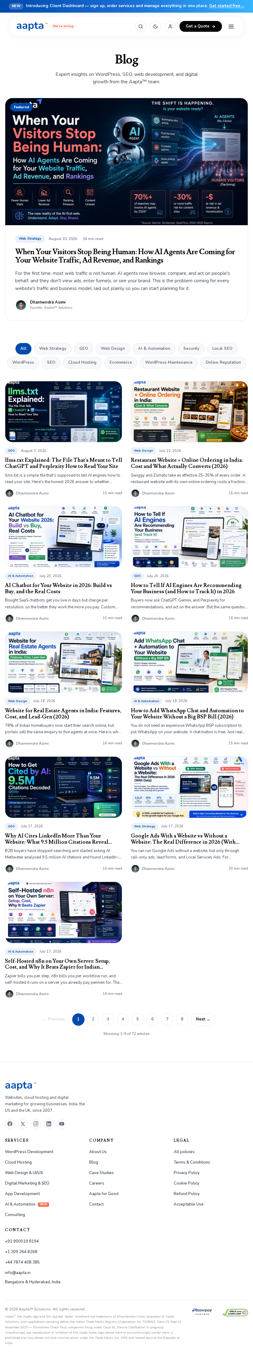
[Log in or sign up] (170, 26)
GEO (83, 348)
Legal (181, 1140)
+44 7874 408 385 (22, 1262)
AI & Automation (154, 348)
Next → (203, 1019)
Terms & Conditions (192, 1162)
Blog (93, 1162)
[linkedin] (49, 1124)
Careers (96, 1183)
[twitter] (23, 1124)
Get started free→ (226, 6)
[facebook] (10, 1124)
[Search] (140, 26)
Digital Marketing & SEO (27, 1183)
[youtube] (62, 1124)
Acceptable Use (189, 1204)
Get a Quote (197, 26)
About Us (98, 1152)
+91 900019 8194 (22, 1241)
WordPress (23, 362)
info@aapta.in (18, 1273)
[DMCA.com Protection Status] (235, 1312)
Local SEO (222, 348)
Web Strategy (52, 348)
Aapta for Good (103, 1194)
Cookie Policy (186, 1183)
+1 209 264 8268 (21, 1252)
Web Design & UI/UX (24, 1173)
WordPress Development (29, 1152)
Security (191, 348)
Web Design (113, 348)
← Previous (54, 1019)
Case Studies (101, 1173)
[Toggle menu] (231, 26)
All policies (184, 1152)
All (23, 348)
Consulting (15, 1215)
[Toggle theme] (155, 26)
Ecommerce (121, 362)
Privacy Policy (187, 1173)
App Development (22, 1194)
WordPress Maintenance (169, 362)
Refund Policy (187, 1194)
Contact (96, 1204)
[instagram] (36, 1124)
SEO (51, 362)
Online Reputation (223, 362)
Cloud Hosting (82, 362)
